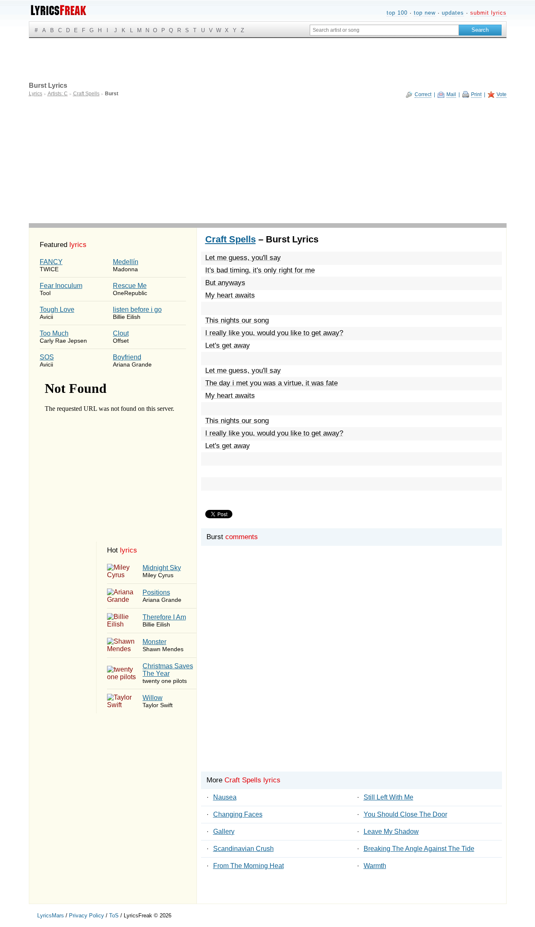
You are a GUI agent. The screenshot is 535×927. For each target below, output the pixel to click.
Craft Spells (230, 239)
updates (453, 13)
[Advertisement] (268, 160)
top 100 (397, 13)
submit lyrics (488, 13)
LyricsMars (50, 915)
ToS (114, 915)
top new (425, 13)
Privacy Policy (86, 915)
